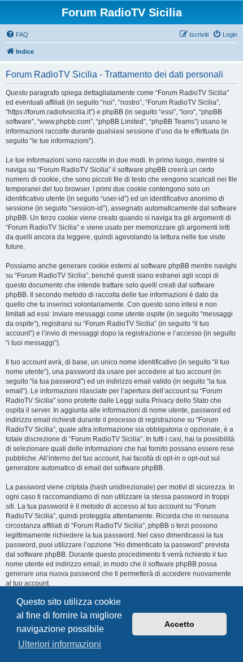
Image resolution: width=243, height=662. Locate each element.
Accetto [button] (179, 624)
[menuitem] (17, 34)
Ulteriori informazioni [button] (59, 644)
